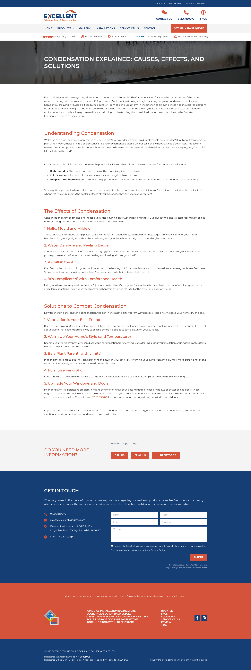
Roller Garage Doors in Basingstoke (112, 619)
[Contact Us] (164, 12)
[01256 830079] (186, 12)
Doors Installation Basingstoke (108, 613)
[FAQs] (203, 12)
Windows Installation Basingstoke (111, 611)
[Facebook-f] (197, 618)
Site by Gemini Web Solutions (191, 660)
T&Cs (164, 624)
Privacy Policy (177, 568)
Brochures (175, 3)
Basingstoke (133, 596)
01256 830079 (186, 18)
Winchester (146, 596)
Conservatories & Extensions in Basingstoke (117, 616)
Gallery (84, 28)
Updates (189, 3)
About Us (160, 3)
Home (48, 28)
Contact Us (164, 18)
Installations (105, 28)
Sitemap (170, 660)
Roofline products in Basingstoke (110, 622)
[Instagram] (204, 618)
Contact (149, 28)
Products (64, 28)
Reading (157, 596)
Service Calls (129, 28)
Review (201, 3)
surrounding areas (176, 596)
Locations (168, 616)
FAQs (203, 18)
